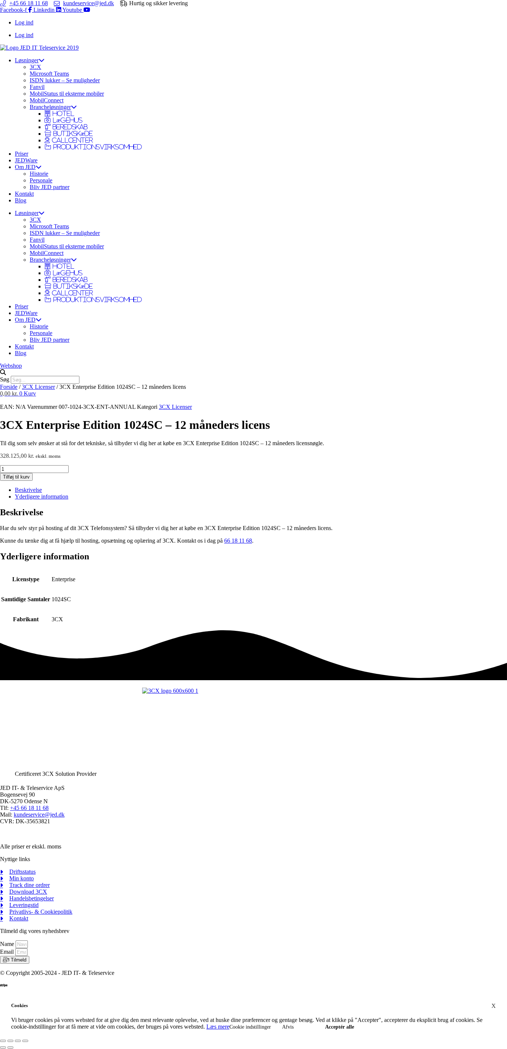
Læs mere (217, 1026)
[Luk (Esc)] (25, 1041)
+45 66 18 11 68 (29, 808)
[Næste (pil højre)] (10, 1047)
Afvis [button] (288, 1027)
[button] (253, 372)
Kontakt (24, 194)
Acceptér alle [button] (339, 1027)
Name (8, 944)
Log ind (24, 22)
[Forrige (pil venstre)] (3, 1047)
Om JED (25, 167)
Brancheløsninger (50, 107)
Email (7, 952)
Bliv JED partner (49, 187)
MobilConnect (46, 100)
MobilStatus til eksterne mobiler (67, 93)
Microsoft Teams (49, 73)
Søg (4, 379)
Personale (41, 180)
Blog (20, 200)
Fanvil (37, 87)
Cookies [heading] (19, 1005)
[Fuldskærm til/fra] (10, 1041)
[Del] (18, 1041)
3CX (35, 67)
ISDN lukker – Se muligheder (65, 80)
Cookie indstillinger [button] (250, 1027)
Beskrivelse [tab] (28, 490)
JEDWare (26, 160)
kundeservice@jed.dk (39, 814)
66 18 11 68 (238, 540)
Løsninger (27, 60)
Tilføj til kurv (16, 477)
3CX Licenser (38, 387)
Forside (8, 387)
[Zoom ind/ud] (3, 1041)
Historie (39, 174)
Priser (21, 153)
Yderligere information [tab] (41, 496)
